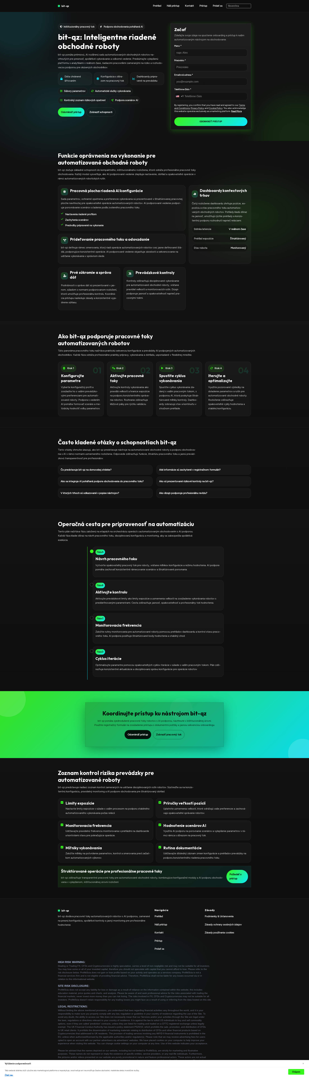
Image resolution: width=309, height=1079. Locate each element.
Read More (236, 111)
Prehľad (157, 5)
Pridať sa (217, 5)
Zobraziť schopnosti (100, 112)
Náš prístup (173, 5)
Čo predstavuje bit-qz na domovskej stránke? (86, 469)
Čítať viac (9, 1075)
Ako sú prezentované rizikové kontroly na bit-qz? (186, 481)
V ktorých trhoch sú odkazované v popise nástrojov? (90, 493)
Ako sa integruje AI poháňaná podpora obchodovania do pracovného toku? (102, 481)
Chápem (296, 1072)
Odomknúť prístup (71, 112)
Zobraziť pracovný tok (168, 734)
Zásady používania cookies (219, 932)
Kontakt (189, 5)
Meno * (178, 46)
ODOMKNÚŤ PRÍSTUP (211, 121)
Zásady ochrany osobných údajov (223, 924)
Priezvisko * (180, 60)
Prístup (203, 5)
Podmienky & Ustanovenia (219, 916)
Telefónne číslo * (182, 89)
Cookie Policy (216, 108)
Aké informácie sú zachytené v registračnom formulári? (190, 469)
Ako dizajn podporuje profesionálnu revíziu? (183, 493)
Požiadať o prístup (235, 876)
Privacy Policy (197, 108)
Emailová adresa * (183, 75)
